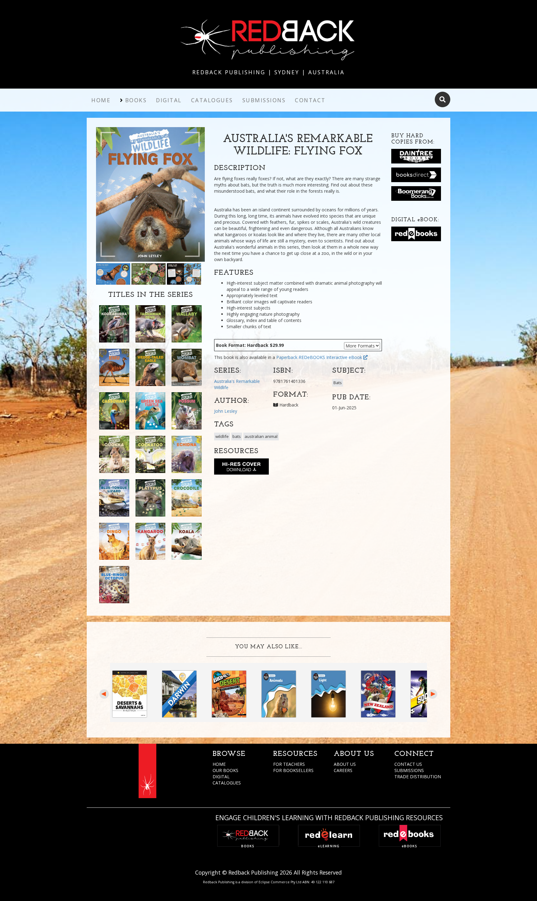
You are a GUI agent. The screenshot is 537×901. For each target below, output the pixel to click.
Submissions (264, 100)
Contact (310, 100)
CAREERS (343, 770)
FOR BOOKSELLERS (293, 770)
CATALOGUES (227, 783)
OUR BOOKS (225, 770)
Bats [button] (337, 382)
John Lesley (225, 411)
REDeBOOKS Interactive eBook (331, 357)
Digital (169, 100)
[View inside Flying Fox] (113, 273)
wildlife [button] (222, 436)
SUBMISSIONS (409, 770)
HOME (219, 764)
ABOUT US (345, 764)
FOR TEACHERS (289, 764)
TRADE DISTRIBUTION (417, 776)
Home (101, 100)
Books (136, 100)
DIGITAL (221, 776)
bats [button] (236, 436)
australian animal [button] (261, 436)
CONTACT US (408, 764)
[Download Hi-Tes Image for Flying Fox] (241, 467)
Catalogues (212, 100)
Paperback (286, 357)
